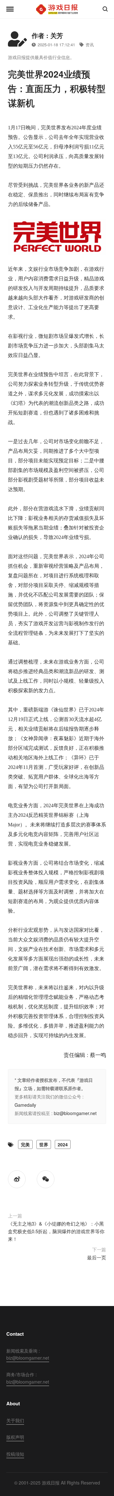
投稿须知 (15, 1454)
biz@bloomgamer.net (75, 1113)
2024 (63, 1144)
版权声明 (15, 1437)
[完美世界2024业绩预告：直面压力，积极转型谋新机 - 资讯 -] (57, 9)
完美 (25, 1144)
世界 (43, 1144)
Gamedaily (25, 1105)
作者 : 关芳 (47, 35)
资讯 (90, 45)
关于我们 (15, 1420)
